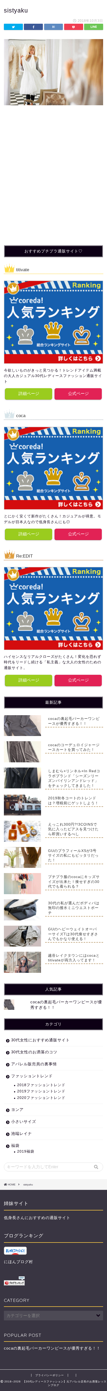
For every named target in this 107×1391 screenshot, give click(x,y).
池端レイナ (21, 1133)
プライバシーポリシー (49, 1375)
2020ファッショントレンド (41, 1098)
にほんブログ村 (18, 1261)
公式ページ (78, 393)
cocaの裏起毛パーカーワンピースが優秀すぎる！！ (52, 1348)
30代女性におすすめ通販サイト (40, 1040)
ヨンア (17, 1109)
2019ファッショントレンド (41, 1091)
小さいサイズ (23, 1121)
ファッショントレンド (32, 1076)
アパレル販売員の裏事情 (34, 1064)
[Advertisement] (53, 183)
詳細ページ (28, 393)
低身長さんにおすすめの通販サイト (37, 1217)
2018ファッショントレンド (41, 1085)
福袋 (15, 1145)
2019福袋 (25, 1151)
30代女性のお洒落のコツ (34, 1052)
